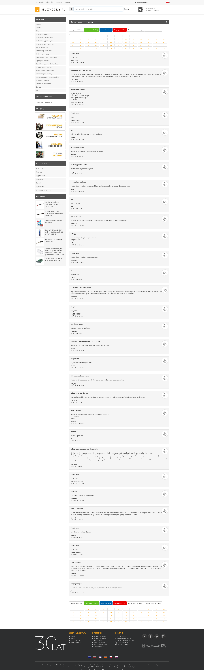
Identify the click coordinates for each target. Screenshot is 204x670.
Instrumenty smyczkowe (44, 44)
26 (164, 39)
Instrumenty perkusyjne (44, 41)
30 (96, 42)
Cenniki (38, 183)
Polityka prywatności (121, 667)
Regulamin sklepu (100, 636)
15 (80, 39)
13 (164, 36)
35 (133, 42)
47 (126, 45)
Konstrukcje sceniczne (44, 51)
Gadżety (39, 28)
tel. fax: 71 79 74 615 (124, 640)
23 (141, 39)
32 (111, 42)
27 (73, 42)
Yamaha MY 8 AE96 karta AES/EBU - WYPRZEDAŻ (53, 259)
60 (126, 48)
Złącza (38, 90)
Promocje (39, 168)
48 (133, 45)
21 (126, 39)
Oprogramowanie (42, 61)
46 (118, 45)
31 (103, 42)
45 (111, 45)
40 (73, 45)
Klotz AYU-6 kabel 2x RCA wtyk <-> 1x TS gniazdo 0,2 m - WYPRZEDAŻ (54, 232)
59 (118, 48)
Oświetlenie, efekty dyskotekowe (47, 64)
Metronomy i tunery (43, 54)
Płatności (49, 2)
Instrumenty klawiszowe (44, 37)
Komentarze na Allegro (135, 30)
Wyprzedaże (40, 176)
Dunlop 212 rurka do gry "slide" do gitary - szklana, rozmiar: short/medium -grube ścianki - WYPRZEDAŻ (54, 252)
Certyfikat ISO (76, 640)
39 (164, 42)
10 (141, 36)
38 (156, 42)
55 (88, 48)
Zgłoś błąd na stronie (43, 190)
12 (156, 36)
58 (111, 48)
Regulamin (40, 2)
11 (148, 36)
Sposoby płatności (100, 644)
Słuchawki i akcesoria (43, 84)
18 (103, 39)
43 (96, 45)
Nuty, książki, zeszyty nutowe (46, 57)
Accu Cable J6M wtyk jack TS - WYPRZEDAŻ (54, 240)
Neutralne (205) (106, 30)
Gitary (38, 31)
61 (133, 48)
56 (96, 48)
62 (141, 48)
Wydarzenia (40, 186)
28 (80, 42)
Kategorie (40, 19)
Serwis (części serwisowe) (45, 70)
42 (88, 45)
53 (73, 48)
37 (148, 42)
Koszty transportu (100, 642)
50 (148, 45)
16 (88, 39)
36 (141, 42)
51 (156, 45)
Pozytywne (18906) (91, 30)
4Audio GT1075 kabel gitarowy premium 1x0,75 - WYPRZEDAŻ (54, 213)
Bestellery (39, 179)
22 (133, 39)
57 (103, 48)
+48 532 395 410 (141, 2)
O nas (73, 636)
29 (88, 42)
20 (118, 39)
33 (118, 42)
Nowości (39, 172)
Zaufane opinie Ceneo (153, 30)
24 (148, 39)
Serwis (73, 638)
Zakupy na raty (99, 646)
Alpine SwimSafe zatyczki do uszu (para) (54, 222)
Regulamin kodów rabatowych (100, 639)
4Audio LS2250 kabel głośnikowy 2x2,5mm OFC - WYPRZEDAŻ (54, 204)
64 (156, 48)
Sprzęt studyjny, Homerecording (47, 77)
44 (103, 45)
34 (126, 42)
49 (141, 45)
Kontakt (68, 2)
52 (164, 45)
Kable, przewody (42, 47)
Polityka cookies (135, 667)
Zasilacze (39, 87)
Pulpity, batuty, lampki (44, 67)
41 (80, 45)
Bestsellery (40, 196)
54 (80, 48)
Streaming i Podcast (43, 80)
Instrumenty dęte (42, 34)
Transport (59, 2)
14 (73, 39)
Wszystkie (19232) (77, 30)
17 (96, 39)
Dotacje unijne (76, 642)
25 (156, 39)
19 (111, 39)
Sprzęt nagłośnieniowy (44, 74)
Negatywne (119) (119, 30)
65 (164, 48)
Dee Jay (38, 24)
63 (148, 48)
